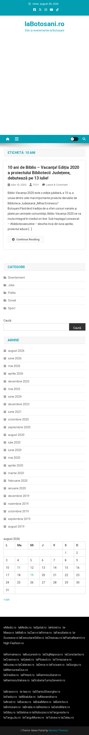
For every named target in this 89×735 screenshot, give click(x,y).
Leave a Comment (57, 184)
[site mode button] (74, 139)
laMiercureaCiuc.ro (16, 669)
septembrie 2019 (19, 519)
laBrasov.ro (11, 691)
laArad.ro (10, 702)
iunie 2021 (15, 411)
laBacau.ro (24, 702)
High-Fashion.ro (14, 643)
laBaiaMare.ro (42, 702)
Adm (36, 184)
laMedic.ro (25, 627)
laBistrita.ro (60, 702)
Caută (7, 320)
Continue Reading (28, 239)
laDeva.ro (42, 664)
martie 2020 (16, 473)
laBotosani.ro (44, 24)
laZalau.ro (67, 717)
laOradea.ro (11, 675)
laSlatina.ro (24, 712)
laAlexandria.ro (47, 696)
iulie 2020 (14, 442)
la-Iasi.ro (25, 691)
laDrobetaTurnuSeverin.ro (48, 680)
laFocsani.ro (56, 664)
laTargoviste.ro (59, 712)
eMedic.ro (10, 627)
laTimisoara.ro (62, 659)
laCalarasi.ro (26, 664)
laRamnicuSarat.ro (48, 675)
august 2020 (16, 434)
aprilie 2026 (15, 373)
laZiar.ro (33, 632)
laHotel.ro (54, 627)
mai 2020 (14, 457)
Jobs (11, 285)
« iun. (7, 599)
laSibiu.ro (10, 712)
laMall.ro (20, 632)
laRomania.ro (12, 654)
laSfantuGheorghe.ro (46, 691)
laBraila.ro (29, 707)
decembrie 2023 (18, 404)
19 (32, 575)
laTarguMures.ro (33, 717)
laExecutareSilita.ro (31, 637)
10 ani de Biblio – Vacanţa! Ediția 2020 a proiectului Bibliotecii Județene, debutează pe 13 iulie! (43, 173)
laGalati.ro (27, 659)
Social (12, 300)
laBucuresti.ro (32, 654)
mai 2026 (14, 366)
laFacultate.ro (62, 632)
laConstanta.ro (74, 654)
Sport (11, 308)
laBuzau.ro (11, 664)
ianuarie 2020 (17, 488)
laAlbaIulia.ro (27, 696)
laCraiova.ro (11, 659)
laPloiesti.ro (43, 659)
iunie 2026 (15, 358)
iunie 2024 (15, 396)
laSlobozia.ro (40, 712)
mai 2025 (14, 389)
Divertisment (16, 277)
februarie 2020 (18, 480)
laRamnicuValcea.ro (17, 680)
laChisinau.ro (53, 637)
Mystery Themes (58, 730)
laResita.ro (43, 707)
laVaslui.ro (11, 696)
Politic (12, 292)
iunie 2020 (15, 450)
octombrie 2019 (18, 511)
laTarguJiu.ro (13, 717)
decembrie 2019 (18, 496)
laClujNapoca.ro (53, 654)
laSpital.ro (40, 627)
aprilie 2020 (15, 465)
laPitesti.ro (28, 675)
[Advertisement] (44, 88)
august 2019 (16, 526)
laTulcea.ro (53, 717)
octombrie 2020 (18, 419)
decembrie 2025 (18, 381)
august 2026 (16, 350)
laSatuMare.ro (60, 707)
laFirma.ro (45, 632)
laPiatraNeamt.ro (74, 637)
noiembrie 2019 (18, 503)
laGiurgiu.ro (74, 664)
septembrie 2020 (19, 427)
